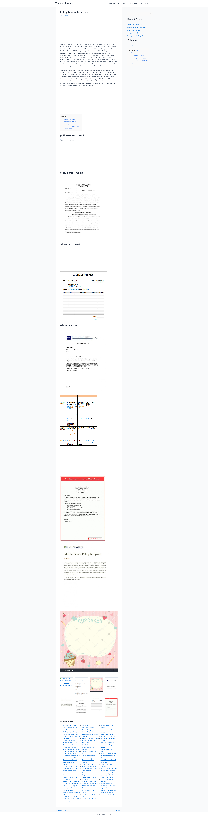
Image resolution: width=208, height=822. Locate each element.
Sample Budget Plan (107, 783)
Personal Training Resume (71, 781)
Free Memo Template (69, 730)
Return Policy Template (70, 786)
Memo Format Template (70, 734)
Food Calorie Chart (88, 725)
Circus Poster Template (134, 24)
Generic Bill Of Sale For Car (109, 794)
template (130, 45)
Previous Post (61, 810)
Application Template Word (90, 783)
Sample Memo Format (70, 760)
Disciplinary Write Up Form (71, 755)
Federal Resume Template (90, 777)
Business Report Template (109, 768)
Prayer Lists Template (70, 747)
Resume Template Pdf (107, 773)
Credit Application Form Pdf (71, 749)
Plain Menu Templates (107, 743)
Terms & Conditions (145, 3)
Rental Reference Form (70, 766)
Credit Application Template (72, 751)
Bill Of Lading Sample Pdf (108, 753)
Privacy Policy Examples (70, 783)
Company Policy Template (71, 768)
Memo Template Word (70, 743)
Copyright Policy (114, 3)
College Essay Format (107, 777)
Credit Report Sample (70, 745)
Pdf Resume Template (70, 758)
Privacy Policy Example (108, 770)
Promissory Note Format (108, 786)
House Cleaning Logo (134, 30)
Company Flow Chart (134, 33)
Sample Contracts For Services (136, 27)
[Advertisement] (73, 30)
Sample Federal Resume (89, 745)
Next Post (118, 810)
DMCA (124, 3)
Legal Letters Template (108, 775)
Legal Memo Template (70, 727)
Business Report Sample (89, 766)
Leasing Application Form (71, 796)
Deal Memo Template (69, 740)
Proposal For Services (88, 764)
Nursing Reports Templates (135, 36)
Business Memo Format (70, 732)
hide (70, 116)
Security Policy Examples (108, 790)
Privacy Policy (132, 3)
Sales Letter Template (88, 727)
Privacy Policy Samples (108, 734)
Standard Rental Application (90, 738)
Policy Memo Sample (69, 725)
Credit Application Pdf (70, 753)
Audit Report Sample (107, 792)
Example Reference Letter (108, 736)
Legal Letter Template (107, 788)
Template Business (64, 3)
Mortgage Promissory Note (71, 775)
